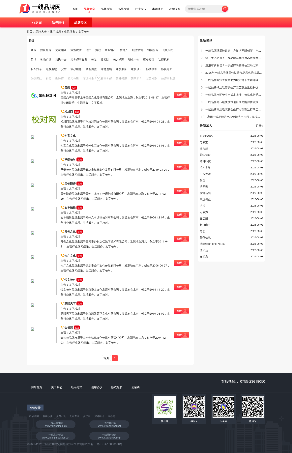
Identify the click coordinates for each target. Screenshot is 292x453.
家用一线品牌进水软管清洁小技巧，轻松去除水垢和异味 (242, 117)
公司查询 (74, 416)
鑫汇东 (204, 256)
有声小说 (47, 416)
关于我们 (56, 387)
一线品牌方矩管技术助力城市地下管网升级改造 (234, 80)
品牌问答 (174, 9)
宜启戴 (204, 218)
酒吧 (98, 50)
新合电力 (205, 225)
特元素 (204, 186)
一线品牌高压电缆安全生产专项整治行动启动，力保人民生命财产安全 (248, 109)
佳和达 (204, 250)
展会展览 (91, 69)
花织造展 (205, 155)
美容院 (105, 59)
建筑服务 (121, 69)
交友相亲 (61, 50)
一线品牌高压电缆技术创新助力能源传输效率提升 (236, 102)
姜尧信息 (205, 237)
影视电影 (166, 69)
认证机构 (163, 59)
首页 (75, 9)
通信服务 (152, 50)
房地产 (124, 50)
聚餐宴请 (148, 59)
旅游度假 (76, 50)
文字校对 (84, 31)
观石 (202, 180)
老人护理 (118, 59)
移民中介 (61, 59)
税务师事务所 (79, 59)
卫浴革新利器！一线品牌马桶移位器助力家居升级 (236, 65)
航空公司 (137, 50)
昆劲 (202, 231)
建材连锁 (106, 69)
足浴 (33, 59)
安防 (64, 69)
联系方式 (76, 387)
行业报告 (140, 9)
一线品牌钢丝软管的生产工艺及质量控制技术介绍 (236, 87)
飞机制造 (167, 50)
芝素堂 (204, 142)
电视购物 (51, 69)
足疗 (88, 50)
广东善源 (205, 174)
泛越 (202, 206)
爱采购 (135, 387)
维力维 (204, 148)
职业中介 (133, 59)
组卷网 (111, 416)
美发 (94, 59)
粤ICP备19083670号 (110, 444)
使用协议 (96, 387)
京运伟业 (205, 199)
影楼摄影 (151, 69)
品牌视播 (123, 9)
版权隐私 (116, 387)
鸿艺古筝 (205, 167)
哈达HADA (206, 136)
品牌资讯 (106, 9)
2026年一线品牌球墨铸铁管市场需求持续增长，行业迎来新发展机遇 (247, 72)
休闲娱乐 (55, 31)
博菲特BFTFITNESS (212, 244)
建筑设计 (136, 69)
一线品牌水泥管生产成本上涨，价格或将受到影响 (236, 95)
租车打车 (36, 69)
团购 (33, 50)
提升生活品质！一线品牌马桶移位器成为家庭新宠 (236, 58)
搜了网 (86, 416)
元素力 (204, 212)
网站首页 (36, 387)
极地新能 (205, 193)
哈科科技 (205, 161)
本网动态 (157, 9)
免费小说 (61, 416)
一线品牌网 (33, 416)
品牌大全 (89, 9)
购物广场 (45, 59)
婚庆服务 (45, 50)
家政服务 (76, 69)
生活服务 (69, 31)
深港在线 (99, 416)
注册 (259, 125)
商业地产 (110, 50)
